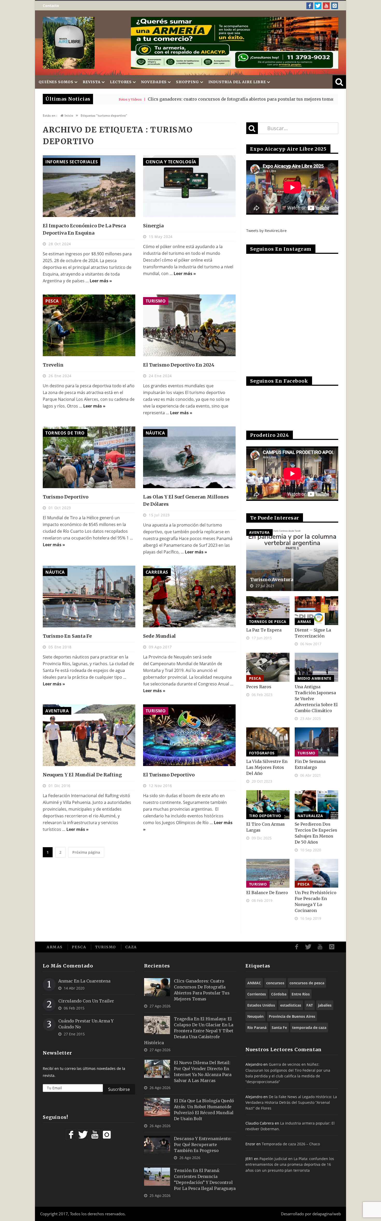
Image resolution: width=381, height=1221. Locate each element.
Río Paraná (256, 1027)
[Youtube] (326, 5)
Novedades (154, 82)
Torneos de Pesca (267, 621)
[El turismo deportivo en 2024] (189, 325)
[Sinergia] (189, 186)
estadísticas (290, 1005)
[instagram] (334, 5)
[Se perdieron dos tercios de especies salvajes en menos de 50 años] (316, 804)
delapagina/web (326, 1213)
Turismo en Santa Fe (67, 636)
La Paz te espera (263, 630)
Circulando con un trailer (86, 1001)
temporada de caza (309, 1027)
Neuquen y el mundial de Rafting (82, 775)
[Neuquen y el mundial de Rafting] (89, 735)
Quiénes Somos (56, 82)
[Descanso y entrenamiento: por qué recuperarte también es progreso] (157, 1145)
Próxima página (86, 852)
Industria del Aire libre (237, 82)
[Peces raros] (268, 667)
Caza (131, 947)
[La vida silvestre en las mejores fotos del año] (268, 741)
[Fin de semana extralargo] (316, 741)
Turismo (156, 301)
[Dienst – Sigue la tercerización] (316, 610)
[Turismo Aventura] (292, 560)
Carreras (157, 572)
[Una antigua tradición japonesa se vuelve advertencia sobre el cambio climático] (316, 667)
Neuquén (255, 1016)
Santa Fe (279, 1027)
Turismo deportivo (65, 497)
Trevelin (53, 365)
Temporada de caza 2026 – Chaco (291, 1143)
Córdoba (278, 994)
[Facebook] (309, 5)
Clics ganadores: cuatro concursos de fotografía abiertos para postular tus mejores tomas (180, 99)
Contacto (51, 5)
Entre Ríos (301, 994)
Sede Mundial (159, 636)
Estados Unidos (261, 1005)
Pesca (52, 301)
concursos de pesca (307, 982)
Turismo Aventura (271, 580)
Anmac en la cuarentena (84, 981)
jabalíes (324, 1005)
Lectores (121, 82)
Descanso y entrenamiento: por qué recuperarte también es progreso (202, 1144)
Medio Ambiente (314, 678)
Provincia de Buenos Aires (292, 1016)
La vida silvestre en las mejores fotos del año (266, 767)
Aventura (57, 711)
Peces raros (258, 686)
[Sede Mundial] (189, 596)
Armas (304, 621)
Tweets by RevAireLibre (266, 230)
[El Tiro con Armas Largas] (268, 804)
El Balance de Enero (267, 892)
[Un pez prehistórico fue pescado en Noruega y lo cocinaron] (316, 873)
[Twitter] (318, 5)
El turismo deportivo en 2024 (178, 365)
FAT (309, 1005)
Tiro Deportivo (265, 815)
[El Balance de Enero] (268, 873)
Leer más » (101, 281)
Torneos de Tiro (65, 433)
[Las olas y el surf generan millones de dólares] (189, 457)
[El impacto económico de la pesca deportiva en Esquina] (89, 186)
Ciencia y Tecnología (171, 162)
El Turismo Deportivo (169, 775)
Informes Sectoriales (71, 162)
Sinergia (153, 226)
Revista (92, 82)
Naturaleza (310, 815)
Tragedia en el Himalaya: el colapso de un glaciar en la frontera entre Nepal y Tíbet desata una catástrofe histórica (188, 1030)
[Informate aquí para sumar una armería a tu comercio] (234, 43)
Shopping (187, 82)
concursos (275, 982)
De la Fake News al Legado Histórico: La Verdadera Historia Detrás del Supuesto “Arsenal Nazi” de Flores (291, 1102)
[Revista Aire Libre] (69, 43)
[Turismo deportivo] (89, 457)
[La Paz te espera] (268, 610)
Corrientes (256, 994)
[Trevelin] (89, 325)
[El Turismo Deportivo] (189, 735)
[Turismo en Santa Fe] (89, 596)
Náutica (155, 433)
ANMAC (254, 982)
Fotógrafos (262, 752)
